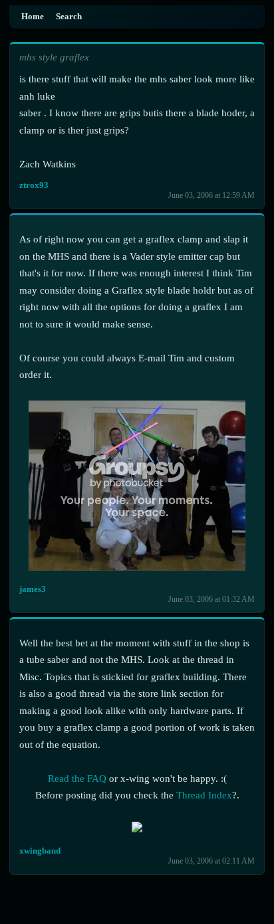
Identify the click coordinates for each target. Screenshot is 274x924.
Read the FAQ (77, 778)
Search (69, 16)
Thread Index (204, 795)
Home (32, 16)
